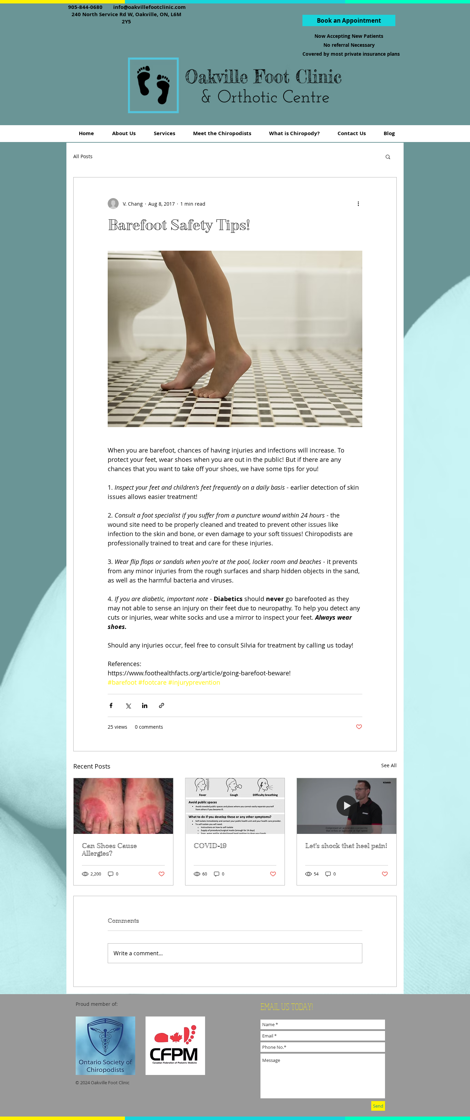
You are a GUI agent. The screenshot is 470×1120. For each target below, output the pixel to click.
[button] (388, 156)
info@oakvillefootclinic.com (149, 7)
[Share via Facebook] (111, 705)
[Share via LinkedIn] (144, 705)
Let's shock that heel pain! (346, 846)
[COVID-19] (235, 806)
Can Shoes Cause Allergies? (109, 849)
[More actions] (358, 203)
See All (389, 765)
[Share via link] (161, 705)
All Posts (83, 156)
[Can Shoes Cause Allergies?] (123, 806)
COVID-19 (210, 846)
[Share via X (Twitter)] (128, 705)
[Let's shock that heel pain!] (346, 806)
